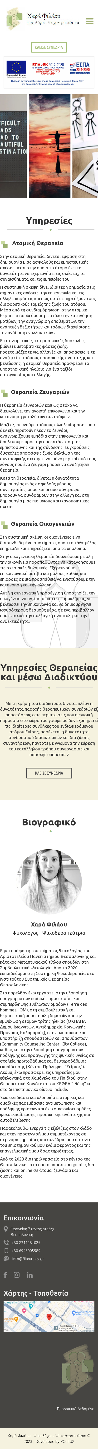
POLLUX (67, 1441)
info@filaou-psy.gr (28, 1259)
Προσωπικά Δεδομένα (75, 1409)
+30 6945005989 (26, 1251)
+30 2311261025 (26, 1243)
